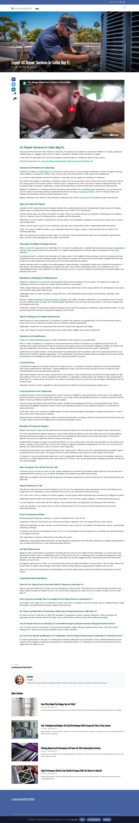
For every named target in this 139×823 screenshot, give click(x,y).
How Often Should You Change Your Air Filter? (58, 704)
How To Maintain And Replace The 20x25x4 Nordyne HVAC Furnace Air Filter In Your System (76, 725)
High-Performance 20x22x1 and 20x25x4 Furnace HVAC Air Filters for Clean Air (71, 770)
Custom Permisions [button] (94, 819)
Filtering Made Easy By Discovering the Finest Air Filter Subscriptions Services (71, 748)
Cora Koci (15, 67)
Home (37, 8)
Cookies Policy (74, 819)
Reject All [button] (106, 819)
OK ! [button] (82, 819)
